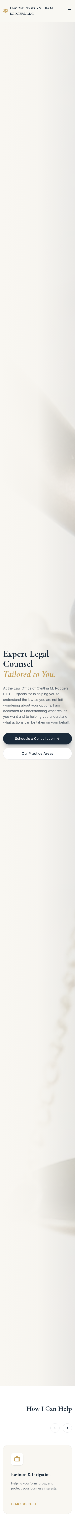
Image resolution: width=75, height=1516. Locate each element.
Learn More (21, 1504)
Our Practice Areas (37, 753)
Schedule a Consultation (35, 739)
